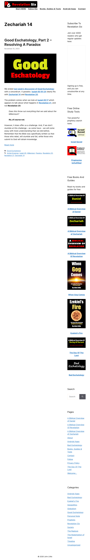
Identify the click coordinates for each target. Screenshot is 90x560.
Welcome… (72, 473)
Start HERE (21, 9)
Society (70, 527)
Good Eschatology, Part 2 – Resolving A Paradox (28, 42)
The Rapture (72, 531)
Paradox (39, 153)
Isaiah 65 (23, 153)
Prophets (71, 520)
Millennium (31, 153)
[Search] (82, 396)
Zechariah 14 (19, 155)
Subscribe (33, 9)
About (70, 438)
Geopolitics (72, 505)
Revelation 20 (48, 153)
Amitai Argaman (13, 153)
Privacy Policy (73, 463)
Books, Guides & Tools (50, 9)
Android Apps (69, 9)
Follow (70, 459)
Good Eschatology (14, 151)
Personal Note (73, 516)
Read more (9, 145)
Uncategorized (73, 545)
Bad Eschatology (74, 445)
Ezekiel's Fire (73, 501)
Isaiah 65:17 (43, 100)
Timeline (71, 541)
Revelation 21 (9, 155)
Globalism (71, 509)
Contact (82, 9)
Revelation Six (73, 524)
